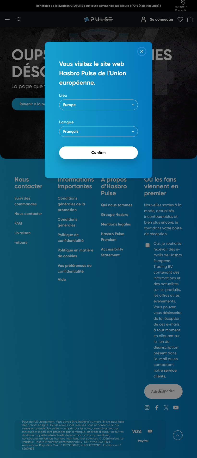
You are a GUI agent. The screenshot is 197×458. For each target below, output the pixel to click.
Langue (66, 122)
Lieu (63, 95)
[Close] (142, 51)
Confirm (98, 152)
